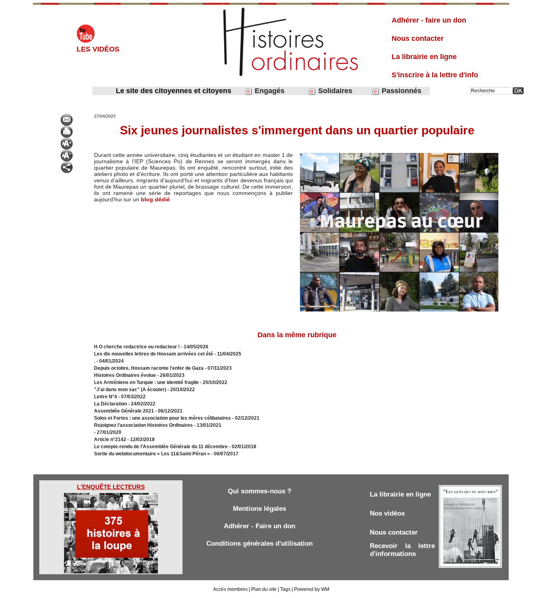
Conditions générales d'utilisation (259, 543)
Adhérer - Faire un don (259, 526)
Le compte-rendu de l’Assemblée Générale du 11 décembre (161, 446)
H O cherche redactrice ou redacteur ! (137, 347)
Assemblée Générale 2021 (124, 411)
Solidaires (334, 91)
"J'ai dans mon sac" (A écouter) (130, 389)
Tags (285, 589)
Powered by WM (311, 589)
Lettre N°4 (106, 396)
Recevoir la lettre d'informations (402, 550)
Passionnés (400, 91)
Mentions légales (259, 508)
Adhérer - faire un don (429, 20)
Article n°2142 (110, 439)
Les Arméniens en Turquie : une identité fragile (146, 382)
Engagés (268, 91)
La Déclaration (110, 404)
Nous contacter (418, 38)
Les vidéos (98, 49)
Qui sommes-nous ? (259, 491)
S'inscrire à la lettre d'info (435, 75)
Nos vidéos (387, 513)
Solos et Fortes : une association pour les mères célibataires (162, 418)
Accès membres (230, 589)
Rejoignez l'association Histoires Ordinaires (143, 425)
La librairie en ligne (424, 57)
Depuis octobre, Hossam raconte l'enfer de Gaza (149, 368)
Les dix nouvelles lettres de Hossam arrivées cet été (153, 354)
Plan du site (264, 589)
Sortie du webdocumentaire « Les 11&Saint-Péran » (152, 454)
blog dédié (155, 199)
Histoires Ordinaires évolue (125, 375)
